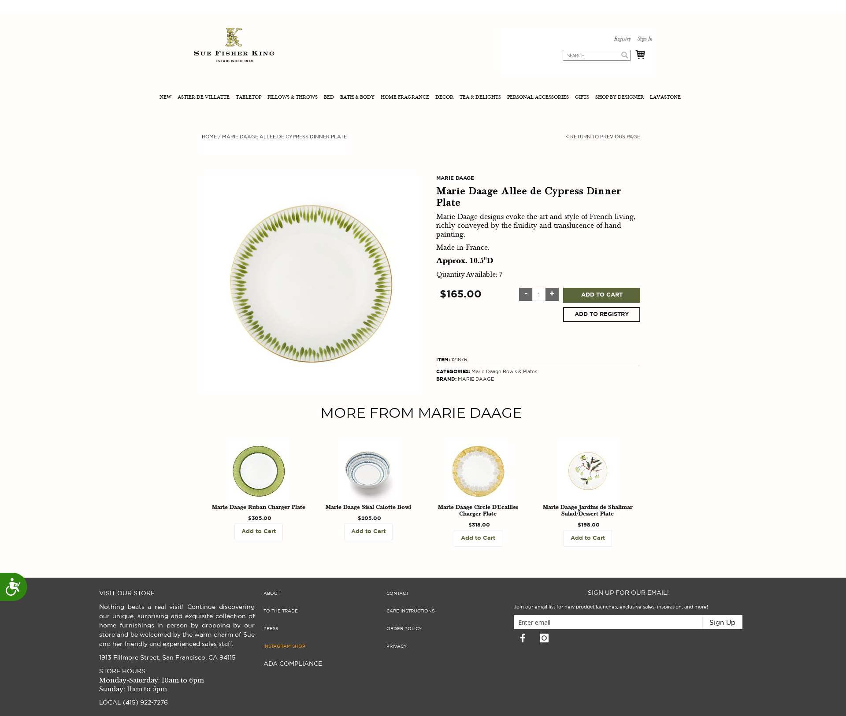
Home (209, 136)
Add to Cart (602, 295)
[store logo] (234, 46)
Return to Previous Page (603, 136)
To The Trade (280, 611)
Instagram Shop (284, 646)
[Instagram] (544, 638)
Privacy (396, 646)
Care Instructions (410, 611)
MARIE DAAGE (476, 379)
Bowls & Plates (520, 371)
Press (270, 629)
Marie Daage (486, 371)
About (271, 593)
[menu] (423, 98)
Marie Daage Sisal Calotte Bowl (368, 507)
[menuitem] (166, 98)
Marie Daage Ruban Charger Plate (258, 507)
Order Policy (404, 629)
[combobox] (597, 55)
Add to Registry (602, 314)
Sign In (644, 39)
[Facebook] (522, 638)
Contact (397, 593)
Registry (622, 39)
